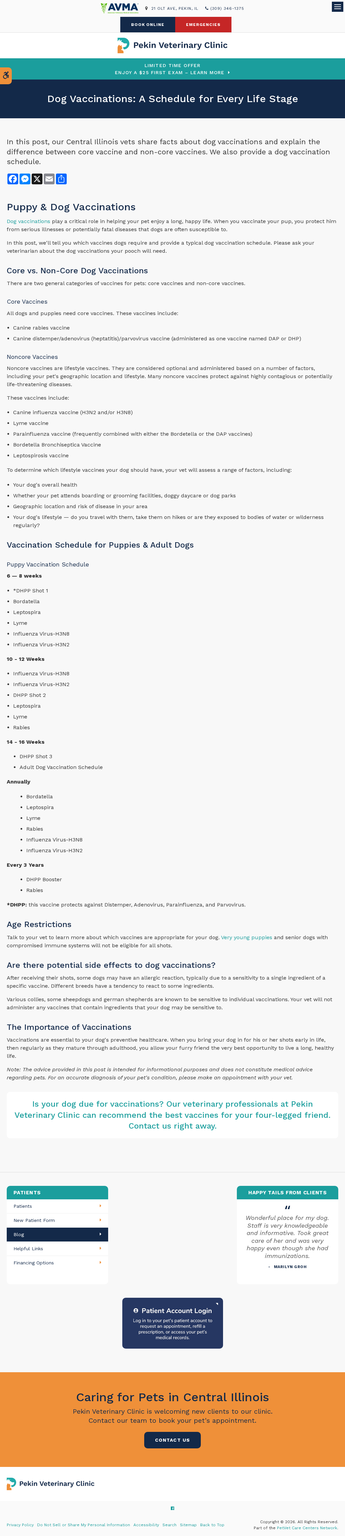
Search (169, 1525)
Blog (18, 1234)
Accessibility (146, 1525)
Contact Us (172, 1440)
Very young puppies (246, 937)
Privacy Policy (20, 1525)
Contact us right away (172, 1126)
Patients (22, 1206)
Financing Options (33, 1262)
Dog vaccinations (28, 221)
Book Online (147, 24)
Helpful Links (28, 1248)
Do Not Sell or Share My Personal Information (83, 1525)
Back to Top (212, 1525)
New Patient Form (34, 1220)
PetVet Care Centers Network (307, 1528)
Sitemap (188, 1525)
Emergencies (203, 24)
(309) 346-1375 (227, 8)
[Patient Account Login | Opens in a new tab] (172, 1322)
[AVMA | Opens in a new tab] (123, 8)
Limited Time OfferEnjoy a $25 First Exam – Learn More (169, 69)
